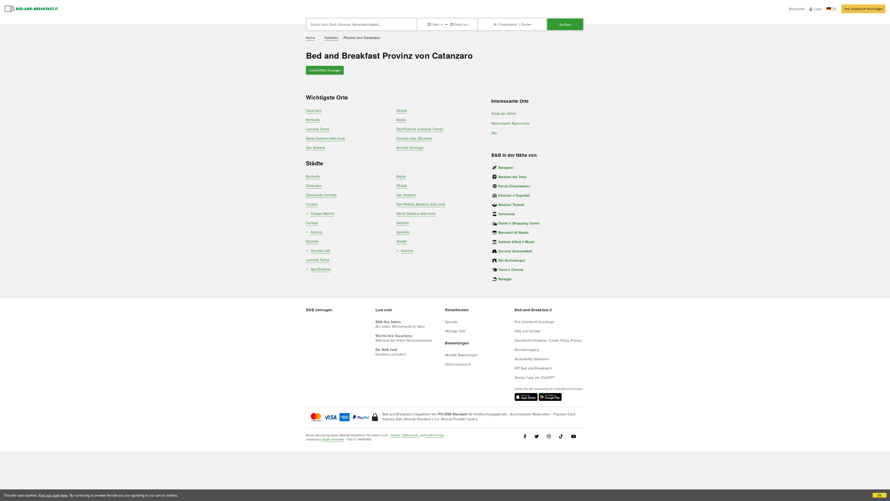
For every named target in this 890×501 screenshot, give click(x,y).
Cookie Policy (435, 435)
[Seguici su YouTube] (573, 436)
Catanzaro (314, 110)
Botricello (313, 119)
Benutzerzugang (527, 349)
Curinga (312, 222)
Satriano (402, 222)
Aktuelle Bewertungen (461, 355)
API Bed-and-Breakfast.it (533, 368)
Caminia (407, 250)
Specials (451, 321)
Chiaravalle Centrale (321, 195)
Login (818, 8)
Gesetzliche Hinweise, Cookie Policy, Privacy (548, 340)
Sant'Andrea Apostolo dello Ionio (420, 204)
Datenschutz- (410, 435)
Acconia (316, 232)
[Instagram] (549, 436)
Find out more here (53, 495)
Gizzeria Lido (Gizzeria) (414, 138)
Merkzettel (797, 8)
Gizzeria (312, 241)
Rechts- (395, 435)
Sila (494, 133)
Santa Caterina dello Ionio (325, 138)
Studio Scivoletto (333, 439)
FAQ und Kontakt (527, 331)
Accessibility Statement (532, 358)
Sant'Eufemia (321, 269)
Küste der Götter (503, 113)
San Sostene (315, 147)
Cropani (312, 204)
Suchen (565, 24)
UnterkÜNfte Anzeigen (325, 70)
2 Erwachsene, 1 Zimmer (514, 24)
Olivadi (401, 110)
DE (834, 8)
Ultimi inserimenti (458, 364)
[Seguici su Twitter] (536, 436)
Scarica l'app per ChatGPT (535, 377)
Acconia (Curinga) (409, 147)
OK (879, 495)
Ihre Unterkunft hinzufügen (863, 8)
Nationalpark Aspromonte (510, 123)
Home (310, 37)
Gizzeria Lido (321, 250)
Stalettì (401, 241)
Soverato (403, 232)
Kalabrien (331, 37)
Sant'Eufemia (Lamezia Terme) (419, 129)
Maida (401, 119)
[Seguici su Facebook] (527, 436)
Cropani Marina (322, 213)
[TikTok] (561, 436)
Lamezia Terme (318, 129)
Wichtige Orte (455, 331)
